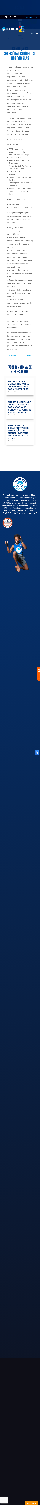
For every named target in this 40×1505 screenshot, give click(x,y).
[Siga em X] (10, 16)
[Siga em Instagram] (6, 16)
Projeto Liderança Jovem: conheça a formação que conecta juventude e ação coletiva (19, 407)
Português (29, 17)
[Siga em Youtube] (15, 16)
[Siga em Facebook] (2, 16)
